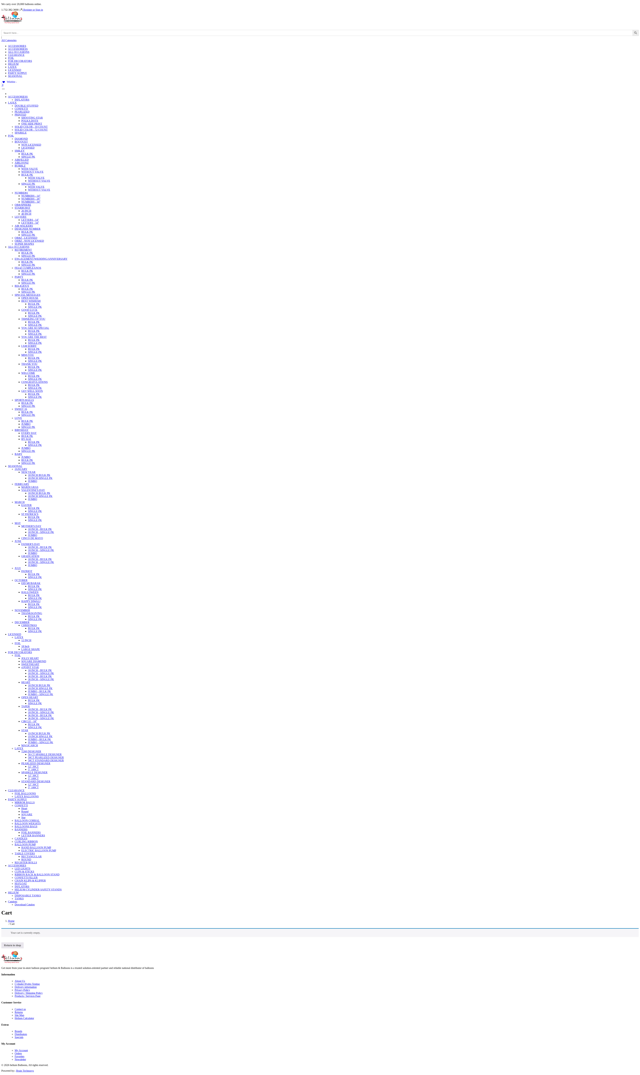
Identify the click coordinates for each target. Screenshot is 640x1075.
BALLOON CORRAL (27, 820)
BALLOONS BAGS (26, 826)
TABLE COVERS (25, 853)
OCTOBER (21, 580)
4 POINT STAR (30, 667)
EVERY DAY (29, 433)
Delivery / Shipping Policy (29, 993)
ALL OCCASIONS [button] (18, 246)
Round (24, 811)
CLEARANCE (16, 55)
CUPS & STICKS (24, 871)
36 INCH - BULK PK (40, 715)
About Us (20, 981)
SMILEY (20, 150)
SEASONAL (15, 76)
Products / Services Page (27, 996)
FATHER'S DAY (30, 544)
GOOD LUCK (29, 310)
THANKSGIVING (31, 613)
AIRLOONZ (22, 162)
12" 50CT (33, 766)
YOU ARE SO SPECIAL (35, 328)
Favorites (19, 1056)
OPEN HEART (29, 697)
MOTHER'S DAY (31, 526)
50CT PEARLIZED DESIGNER (46, 757)
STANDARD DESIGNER (35, 781)
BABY (18, 454)
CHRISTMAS (29, 625)
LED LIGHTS (22, 868)
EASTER (26, 505)
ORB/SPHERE (23, 204)
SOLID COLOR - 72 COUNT (31, 129)
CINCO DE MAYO (32, 538)
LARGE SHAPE (30, 649)
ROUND (26, 859)
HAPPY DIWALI (30, 601)
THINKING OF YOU (33, 319)
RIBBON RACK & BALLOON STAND (37, 874)
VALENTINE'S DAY (33, 490)
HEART (25, 682)
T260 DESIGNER (31, 751)
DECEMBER (22, 622)
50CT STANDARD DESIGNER (46, 760)
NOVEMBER (22, 610)
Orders (18, 1053)
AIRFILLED (22, 159)
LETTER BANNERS (33, 835)
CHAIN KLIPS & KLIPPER (30, 880)
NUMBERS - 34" (30, 201)
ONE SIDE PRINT (31, 123)
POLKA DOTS (29, 120)
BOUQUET (21, 141)
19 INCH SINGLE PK (40, 736)
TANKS (19, 898)
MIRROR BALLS (25, 802)
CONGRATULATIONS (34, 382)
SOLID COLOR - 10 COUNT (31, 126)
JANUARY (21, 469)
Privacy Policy (22, 990)
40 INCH (26, 213)
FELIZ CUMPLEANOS (28, 267)
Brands (18, 1031)
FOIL (11, 58)
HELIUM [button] (13, 892)
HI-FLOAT (21, 883)
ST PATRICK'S (29, 514)
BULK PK (27, 153)
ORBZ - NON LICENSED (29, 240)
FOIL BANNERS (31, 832)
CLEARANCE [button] (16, 790)
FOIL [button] (11, 135)
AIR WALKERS (24, 225)
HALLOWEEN (29, 592)
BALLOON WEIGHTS (28, 823)
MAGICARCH (29, 745)
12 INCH (26, 640)
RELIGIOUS (22, 285)
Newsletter (20, 1059)
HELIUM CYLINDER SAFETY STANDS (38, 889)
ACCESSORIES (17, 46)
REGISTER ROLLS (26, 862)
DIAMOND (21, 138)
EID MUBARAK (30, 583)
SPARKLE (21, 132)
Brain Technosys (25, 1070)
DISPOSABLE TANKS (28, 895)
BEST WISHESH (31, 300)
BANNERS (21, 829)
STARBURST (22, 207)
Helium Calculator (24, 1018)
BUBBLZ (20, 165)
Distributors (21, 1034)
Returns (19, 1012)
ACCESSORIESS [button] (18, 96)
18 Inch (25, 646)
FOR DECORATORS (20, 61)
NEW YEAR (28, 472)
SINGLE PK (28, 156)
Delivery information (26, 987)
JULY (18, 568)
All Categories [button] (8, 40)
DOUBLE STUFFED (26, 105)
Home (11, 920)
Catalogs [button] (12, 901)
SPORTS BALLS (24, 400)
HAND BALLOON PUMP (36, 847)
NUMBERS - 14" (30, 195)
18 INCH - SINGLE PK (41, 532)
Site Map (19, 1015)
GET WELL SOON (32, 391)
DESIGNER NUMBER (27, 228)
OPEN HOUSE (29, 297)
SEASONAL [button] (15, 466)
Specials (19, 1037)
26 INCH (26, 210)
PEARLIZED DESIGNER (35, 763)
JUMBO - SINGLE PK (40, 694)
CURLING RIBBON (26, 841)
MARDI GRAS (29, 487)
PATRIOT (26, 571)
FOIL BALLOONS (25, 793)
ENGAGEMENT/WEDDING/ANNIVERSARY (41, 258)
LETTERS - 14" (30, 219)
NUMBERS (21, 192)
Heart (24, 808)
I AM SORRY (29, 346)
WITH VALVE (29, 168)
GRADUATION (30, 556)
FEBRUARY (22, 484)
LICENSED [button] (14, 634)
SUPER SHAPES (24, 243)
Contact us (20, 1009)
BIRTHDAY (21, 430)
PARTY (19, 276)
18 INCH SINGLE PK (40, 478)
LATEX (12, 67)
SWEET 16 (21, 409)
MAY (18, 523)
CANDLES (21, 838)
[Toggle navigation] (3, 88)
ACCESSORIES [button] (17, 865)
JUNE (18, 541)
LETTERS (20, 216)
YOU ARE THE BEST (34, 337)
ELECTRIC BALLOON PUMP (38, 850)
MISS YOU (27, 355)
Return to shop (12, 945)
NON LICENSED (31, 144)
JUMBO (25, 424)
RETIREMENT (23, 249)
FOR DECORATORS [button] (20, 652)
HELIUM (13, 64)
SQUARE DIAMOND (33, 661)
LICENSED (14, 70)
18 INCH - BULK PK (40, 529)
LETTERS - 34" (30, 222)
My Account (21, 1050)
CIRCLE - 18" (29, 721)
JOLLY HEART (30, 658)
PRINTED (20, 114)
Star (23, 817)
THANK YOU (29, 364)
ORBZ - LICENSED (26, 237)
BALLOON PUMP (25, 844)
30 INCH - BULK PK (40, 676)
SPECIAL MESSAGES (27, 294)
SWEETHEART (30, 664)
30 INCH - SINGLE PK (41, 679)
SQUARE (26, 814)
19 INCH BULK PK (39, 733)
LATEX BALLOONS (27, 796)
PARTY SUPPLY (17, 73)
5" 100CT (33, 769)
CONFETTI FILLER (26, 877)
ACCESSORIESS (18, 49)
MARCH (20, 502)
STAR (24, 730)
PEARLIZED (22, 111)
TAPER (25, 706)
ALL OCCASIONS (18, 52)
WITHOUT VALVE (32, 171)
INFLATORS (22, 99)
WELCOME (28, 373)
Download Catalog (25, 904)
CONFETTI (21, 108)
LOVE (18, 418)
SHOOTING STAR (32, 117)
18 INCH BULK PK (39, 475)
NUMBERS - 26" (30, 198)
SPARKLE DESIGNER (34, 772)
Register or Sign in (33, 9)
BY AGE (26, 439)
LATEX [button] (12, 102)
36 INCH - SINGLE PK (41, 718)
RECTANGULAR (31, 856)
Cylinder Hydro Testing (27, 984)
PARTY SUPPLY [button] (17, 799)
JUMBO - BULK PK (39, 691)
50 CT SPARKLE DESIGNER (45, 754)
